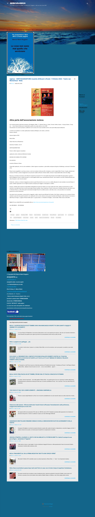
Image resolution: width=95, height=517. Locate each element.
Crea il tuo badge (82, 101)
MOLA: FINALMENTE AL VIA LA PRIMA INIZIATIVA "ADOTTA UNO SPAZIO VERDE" (33, 453)
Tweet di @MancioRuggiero (83, 104)
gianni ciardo (61, 214)
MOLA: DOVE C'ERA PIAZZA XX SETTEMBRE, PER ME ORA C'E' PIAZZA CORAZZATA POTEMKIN (36, 374)
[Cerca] (87, 4)
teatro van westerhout (44, 217)
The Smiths (58, 217)
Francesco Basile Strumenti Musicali (17, 291)
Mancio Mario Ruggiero (83, 99)
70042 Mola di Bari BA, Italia (21, 220)
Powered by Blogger (48, 503)
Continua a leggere (70, 337)
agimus (17, 214)
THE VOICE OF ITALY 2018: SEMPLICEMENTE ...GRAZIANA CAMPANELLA (30, 390)
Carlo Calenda (37, 214)
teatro (36, 217)
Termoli (52, 217)
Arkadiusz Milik (24, 214)
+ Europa (12, 214)
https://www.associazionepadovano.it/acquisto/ (43, 202)
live (11, 217)
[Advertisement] (83, 29)
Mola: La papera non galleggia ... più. (20, 341)
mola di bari (25, 217)
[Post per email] (10, 212)
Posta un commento (15, 224)
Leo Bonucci (71, 214)
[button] (74, 79)
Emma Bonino (53, 214)
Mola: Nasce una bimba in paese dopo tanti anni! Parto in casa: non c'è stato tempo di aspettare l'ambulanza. (41, 468)
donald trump (45, 214)
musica (31, 217)
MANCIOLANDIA (17, 3)
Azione (30, 214)
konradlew (50, 506)
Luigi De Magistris (17, 217)
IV (65, 214)
